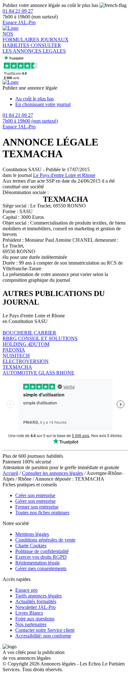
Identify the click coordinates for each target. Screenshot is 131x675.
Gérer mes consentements (40, 568)
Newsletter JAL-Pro (35, 607)
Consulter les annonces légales (52, 473)
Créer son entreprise (35, 495)
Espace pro (26, 590)
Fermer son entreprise (37, 507)
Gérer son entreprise (35, 501)
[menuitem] (71, 99)
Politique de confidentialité (42, 551)
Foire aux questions (34, 618)
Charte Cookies (30, 545)
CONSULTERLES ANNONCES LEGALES (34, 48)
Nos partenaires (30, 624)
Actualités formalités (35, 601)
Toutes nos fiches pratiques (42, 512)
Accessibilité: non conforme (43, 635)
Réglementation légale (37, 562)
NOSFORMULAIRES (21, 36)
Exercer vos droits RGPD (41, 557)
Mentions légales (32, 534)
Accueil (10, 473)
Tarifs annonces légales (38, 595)
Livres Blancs (29, 613)
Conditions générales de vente (45, 540)
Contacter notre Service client (44, 630)
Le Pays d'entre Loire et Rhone (64, 175)
